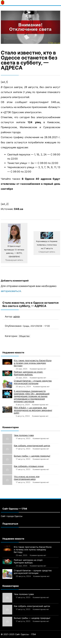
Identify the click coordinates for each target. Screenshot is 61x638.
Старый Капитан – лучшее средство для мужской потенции (33, 382)
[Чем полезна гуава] (7, 439)
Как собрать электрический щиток (32, 445)
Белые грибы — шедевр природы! (32, 456)
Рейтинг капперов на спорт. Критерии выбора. (28, 373)
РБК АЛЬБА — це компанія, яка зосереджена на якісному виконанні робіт (33, 410)
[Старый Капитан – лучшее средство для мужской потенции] (7, 384)
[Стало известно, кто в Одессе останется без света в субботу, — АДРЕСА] (30, 27)
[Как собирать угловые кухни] (7, 470)
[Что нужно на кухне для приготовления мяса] (7, 480)
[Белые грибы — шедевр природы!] (7, 459)
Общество (24, 336)
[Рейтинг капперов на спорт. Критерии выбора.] (7, 373)
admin (16, 316)
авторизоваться (11, 291)
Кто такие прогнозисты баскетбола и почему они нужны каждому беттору (32, 363)
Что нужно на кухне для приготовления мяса (26, 477)
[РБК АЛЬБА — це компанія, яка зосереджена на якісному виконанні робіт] (7, 409)
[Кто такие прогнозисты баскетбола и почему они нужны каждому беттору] (7, 362)
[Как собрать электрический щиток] (7, 449)
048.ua (18, 209)
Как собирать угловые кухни (29, 466)
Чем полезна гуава (24, 435)
